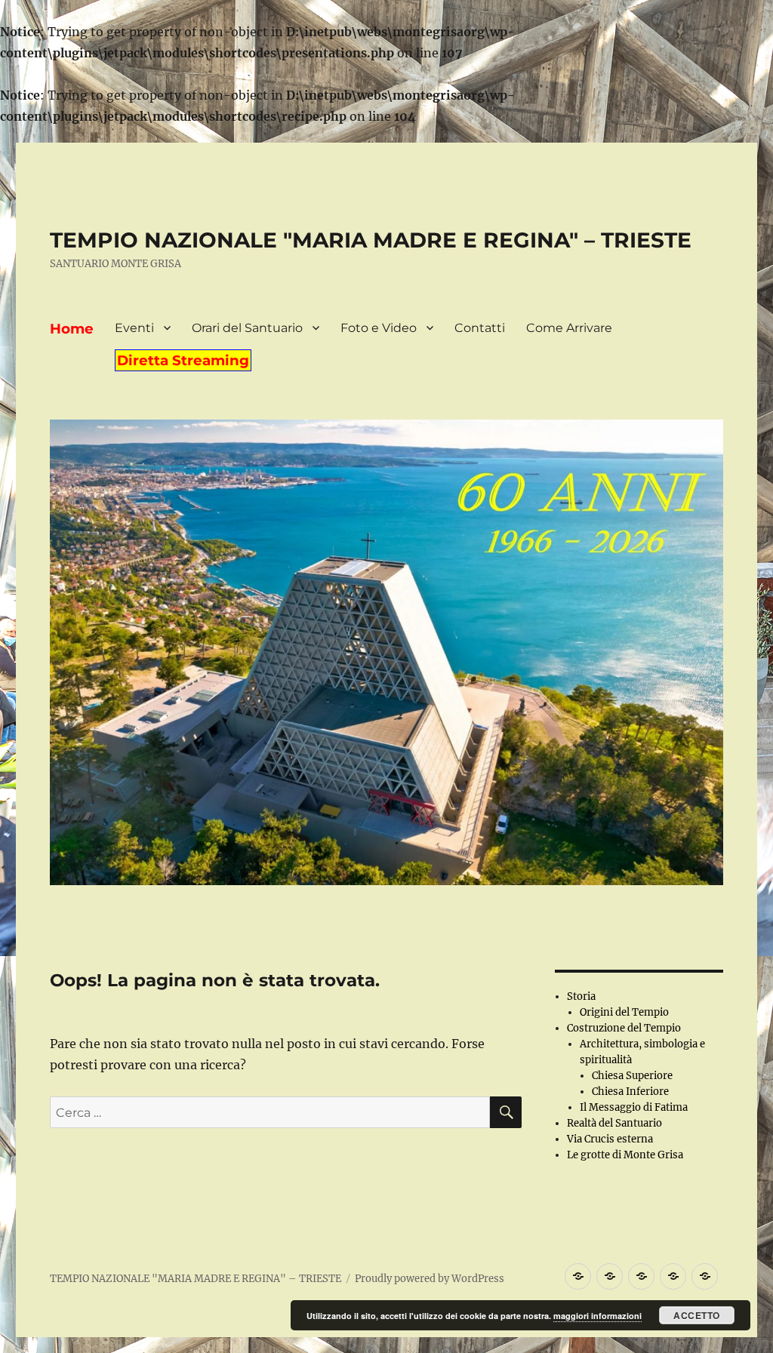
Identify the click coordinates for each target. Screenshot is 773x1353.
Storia (581, 996)
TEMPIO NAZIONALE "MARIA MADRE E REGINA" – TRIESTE (370, 240)
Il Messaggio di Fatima (634, 1107)
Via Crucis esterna (610, 1139)
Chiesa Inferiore (630, 1091)
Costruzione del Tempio (624, 1028)
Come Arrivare (569, 328)
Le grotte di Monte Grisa (625, 1155)
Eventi (134, 328)
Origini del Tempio (624, 1012)
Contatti (479, 328)
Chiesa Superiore (632, 1075)
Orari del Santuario (247, 328)
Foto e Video (378, 328)
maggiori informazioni (597, 1315)
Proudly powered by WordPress (429, 1278)
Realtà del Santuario (614, 1123)
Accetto (696, 1315)
